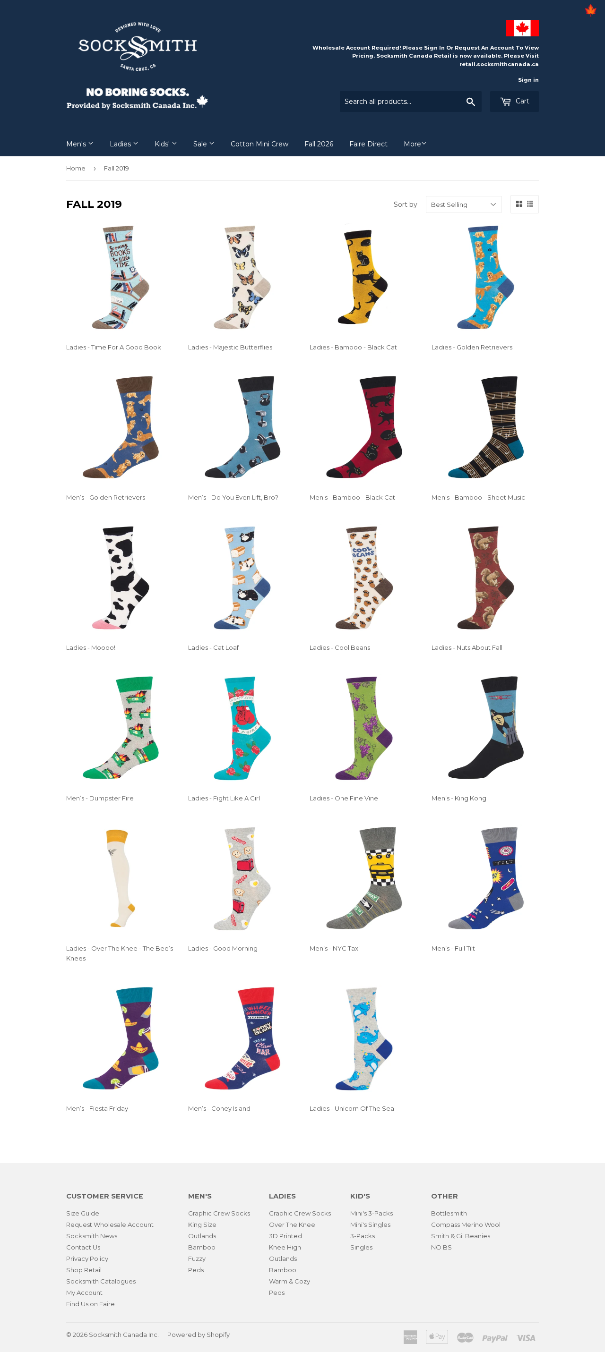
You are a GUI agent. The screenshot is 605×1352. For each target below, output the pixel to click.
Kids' (163, 144)
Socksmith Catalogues (101, 1281)
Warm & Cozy (289, 1281)
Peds (196, 1270)
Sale (201, 144)
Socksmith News (91, 1236)
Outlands (202, 1236)
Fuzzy (197, 1258)
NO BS (441, 1247)
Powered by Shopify (198, 1334)
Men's (77, 144)
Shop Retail (84, 1270)
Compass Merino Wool (466, 1224)
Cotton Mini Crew (259, 144)
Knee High (285, 1247)
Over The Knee (292, 1224)
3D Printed (285, 1236)
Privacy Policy (87, 1258)
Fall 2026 (318, 144)
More (412, 144)
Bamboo (202, 1247)
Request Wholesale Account (110, 1224)
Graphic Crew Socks (219, 1213)
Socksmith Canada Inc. (124, 1334)
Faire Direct (368, 144)
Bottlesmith (449, 1213)
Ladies (121, 144)
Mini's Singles (370, 1224)
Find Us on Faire (90, 1304)
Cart (521, 101)
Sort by (405, 204)
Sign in (528, 80)
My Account (84, 1292)
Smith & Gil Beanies (460, 1236)
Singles (361, 1247)
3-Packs (362, 1236)
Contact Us (83, 1247)
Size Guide (82, 1213)
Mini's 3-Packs (371, 1213)
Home (76, 168)
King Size (202, 1224)
